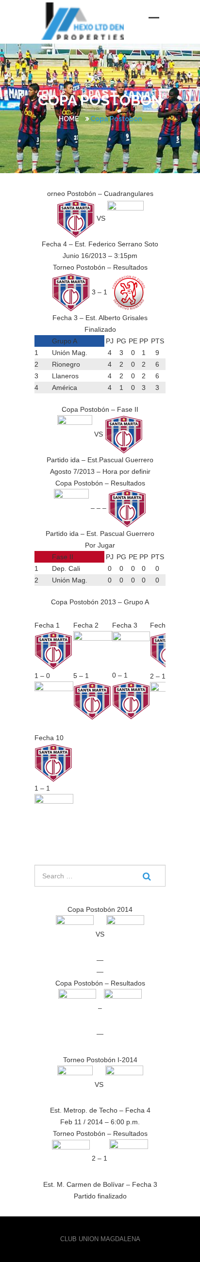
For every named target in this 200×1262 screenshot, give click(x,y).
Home (69, 119)
